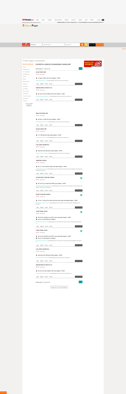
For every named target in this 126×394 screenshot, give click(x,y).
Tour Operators (25, 86)
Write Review (42, 74)
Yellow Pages (58, 20)
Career (49, 20)
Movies (66, 20)
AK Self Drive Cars (41, 72)
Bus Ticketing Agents (26, 71)
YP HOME (25, 61)
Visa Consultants (25, 98)
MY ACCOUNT (92, 44)
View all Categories (63, 287)
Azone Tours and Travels (43, 194)
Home (37, 20)
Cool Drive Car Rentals (42, 144)
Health (73, 20)
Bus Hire (43, 170)
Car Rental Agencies (40, 61)
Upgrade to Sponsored (78, 83)
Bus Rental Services (26, 69)
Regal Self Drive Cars (42, 113)
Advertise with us (36, 22)
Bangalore (31, 61)
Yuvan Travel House (41, 211)
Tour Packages (25, 88)
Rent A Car (24, 79)
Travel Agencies (25, 93)
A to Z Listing (29, 103)
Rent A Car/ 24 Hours (26, 81)
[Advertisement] (63, 9)
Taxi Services (65, 80)
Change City (54, 287)
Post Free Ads (99, 44)
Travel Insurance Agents (27, 96)
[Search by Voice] (82, 44)
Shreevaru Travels (41, 160)
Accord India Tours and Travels (45, 177)
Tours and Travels (26, 91)
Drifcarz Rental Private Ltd (44, 88)
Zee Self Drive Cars (41, 129)
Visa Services (25, 100)
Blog (86, 20)
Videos (80, 20)
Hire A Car (24, 76)
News (43, 20)
